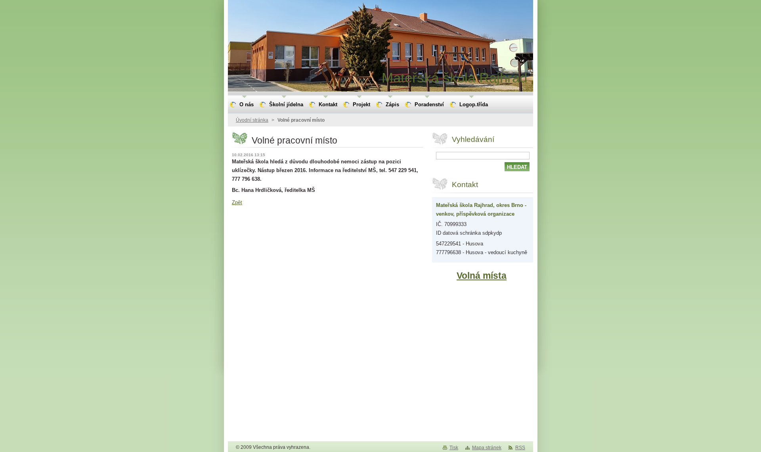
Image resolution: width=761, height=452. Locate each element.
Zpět (237, 202)
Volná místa (482, 275)
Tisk (453, 447)
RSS (520, 447)
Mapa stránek (486, 447)
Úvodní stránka (252, 120)
